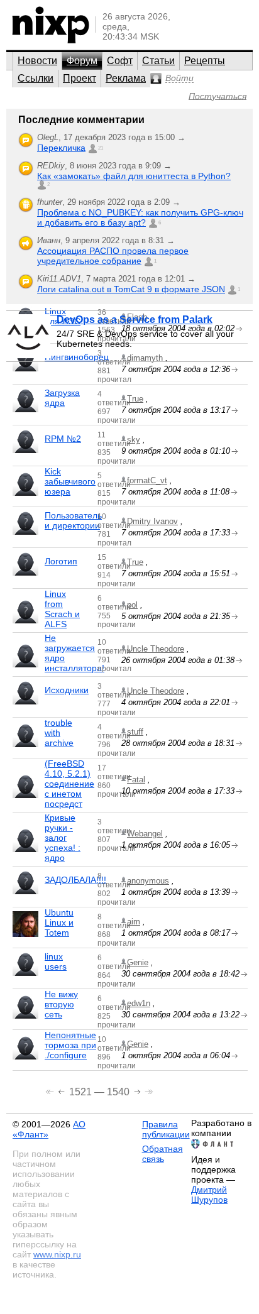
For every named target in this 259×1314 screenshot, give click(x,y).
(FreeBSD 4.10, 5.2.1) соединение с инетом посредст (69, 783)
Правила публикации (166, 1129)
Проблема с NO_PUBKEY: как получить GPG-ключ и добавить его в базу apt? (140, 217)
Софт (120, 60)
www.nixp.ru (57, 1254)
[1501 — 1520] (62, 1090)
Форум (82, 60)
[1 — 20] (51, 1090)
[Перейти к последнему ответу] (234, 410)
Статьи (158, 60)
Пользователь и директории (73, 520)
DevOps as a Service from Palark (134, 319)
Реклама (126, 78)
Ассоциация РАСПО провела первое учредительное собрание (113, 256)
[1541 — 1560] (138, 1090)
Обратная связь (162, 1154)
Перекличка (61, 148)
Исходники (67, 690)
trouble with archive (59, 733)
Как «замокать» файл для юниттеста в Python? (134, 176)
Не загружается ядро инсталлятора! (74, 653)
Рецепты (204, 60)
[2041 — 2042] (149, 1090)
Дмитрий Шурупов (209, 1195)
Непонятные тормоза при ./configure (70, 1045)
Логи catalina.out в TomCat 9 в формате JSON (131, 289)
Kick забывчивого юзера (70, 481)
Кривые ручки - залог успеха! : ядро (62, 838)
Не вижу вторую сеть (61, 1004)
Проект (79, 78)
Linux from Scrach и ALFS (62, 609)
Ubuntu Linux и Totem (59, 922)
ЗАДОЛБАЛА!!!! (75, 880)
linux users (56, 961)
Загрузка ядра (62, 398)
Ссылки (35, 78)
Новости (37, 60)
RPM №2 (63, 439)
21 (100, 148)
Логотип (61, 561)
